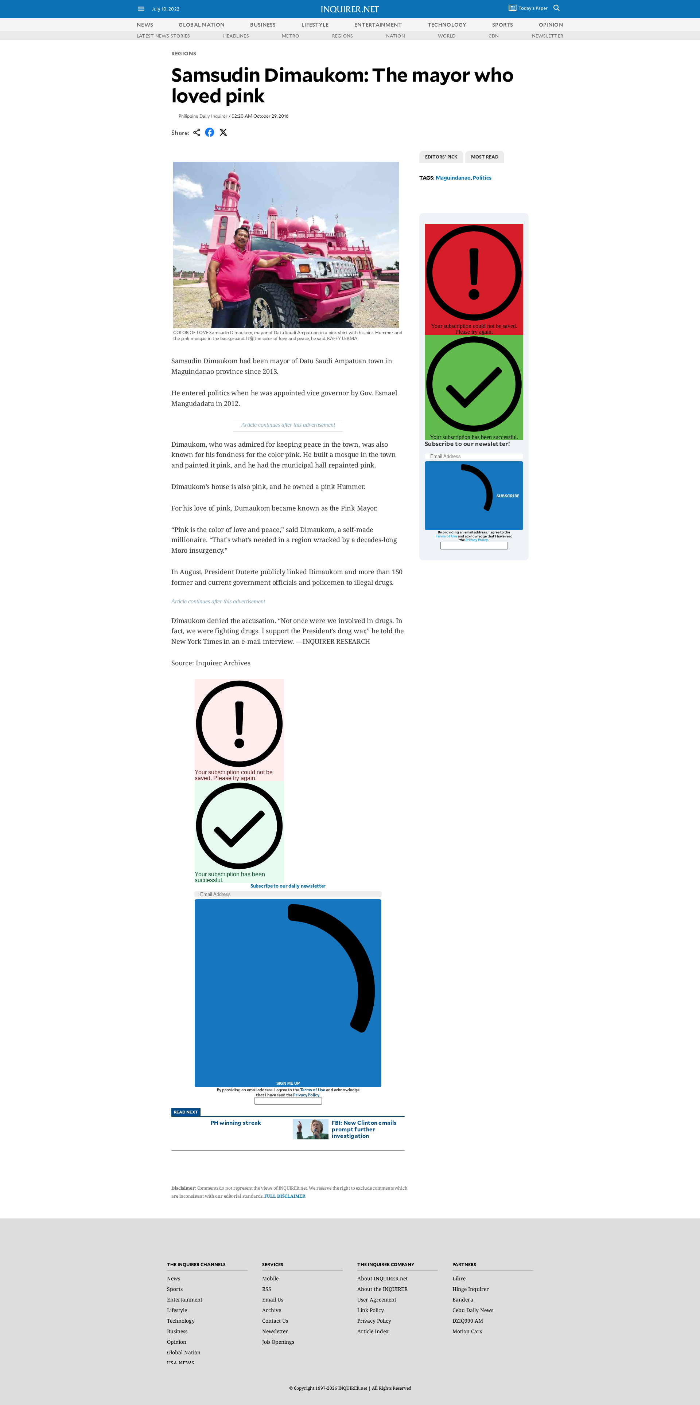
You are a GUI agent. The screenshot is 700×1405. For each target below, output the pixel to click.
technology (447, 24)
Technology (181, 1320)
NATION (395, 36)
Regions (184, 53)
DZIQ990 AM (467, 1320)
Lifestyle (177, 1310)
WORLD (446, 36)
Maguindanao (453, 177)
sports (502, 24)
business (263, 24)
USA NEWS (180, 1362)
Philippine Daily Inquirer (203, 116)
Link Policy (370, 1310)
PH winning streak (236, 1122)
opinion (551, 24)
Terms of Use (313, 1089)
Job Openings (278, 1341)
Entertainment (184, 1299)
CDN (494, 36)
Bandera (462, 1299)
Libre (459, 1278)
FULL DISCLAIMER (284, 1196)
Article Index (373, 1331)
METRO (290, 36)
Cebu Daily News (472, 1310)
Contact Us (275, 1320)
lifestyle (315, 24)
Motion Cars (467, 1331)
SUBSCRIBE (508, 495)
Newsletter (275, 1331)
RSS (266, 1288)
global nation (202, 24)
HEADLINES (236, 36)
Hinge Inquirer (470, 1288)
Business (177, 1331)
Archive (271, 1310)
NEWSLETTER (547, 36)
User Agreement (376, 1299)
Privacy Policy (306, 1094)
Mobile (270, 1278)
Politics (482, 177)
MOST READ (484, 157)
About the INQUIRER (382, 1288)
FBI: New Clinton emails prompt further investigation (364, 1129)
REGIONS (342, 36)
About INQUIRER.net (382, 1278)
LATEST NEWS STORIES (163, 36)
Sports (175, 1288)
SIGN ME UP (288, 1083)
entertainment (378, 24)
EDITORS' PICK (441, 157)
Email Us (272, 1299)
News (145, 24)
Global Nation (184, 1352)
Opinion (176, 1341)
